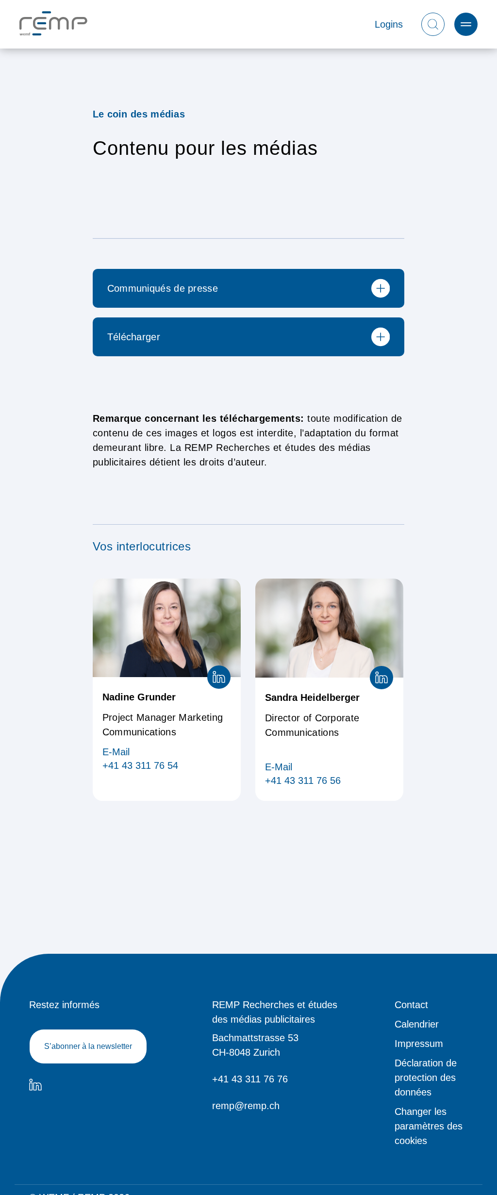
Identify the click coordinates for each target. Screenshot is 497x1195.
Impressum (419, 1043)
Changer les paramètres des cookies (429, 1126)
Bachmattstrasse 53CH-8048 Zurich (255, 1045)
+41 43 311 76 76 (250, 1079)
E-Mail (116, 752)
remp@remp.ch (246, 1105)
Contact (411, 1004)
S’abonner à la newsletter (88, 1046)
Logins (389, 24)
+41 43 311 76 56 (303, 780)
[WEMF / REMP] (53, 24)
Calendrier (417, 1024)
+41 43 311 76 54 (140, 765)
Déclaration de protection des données (426, 1077)
